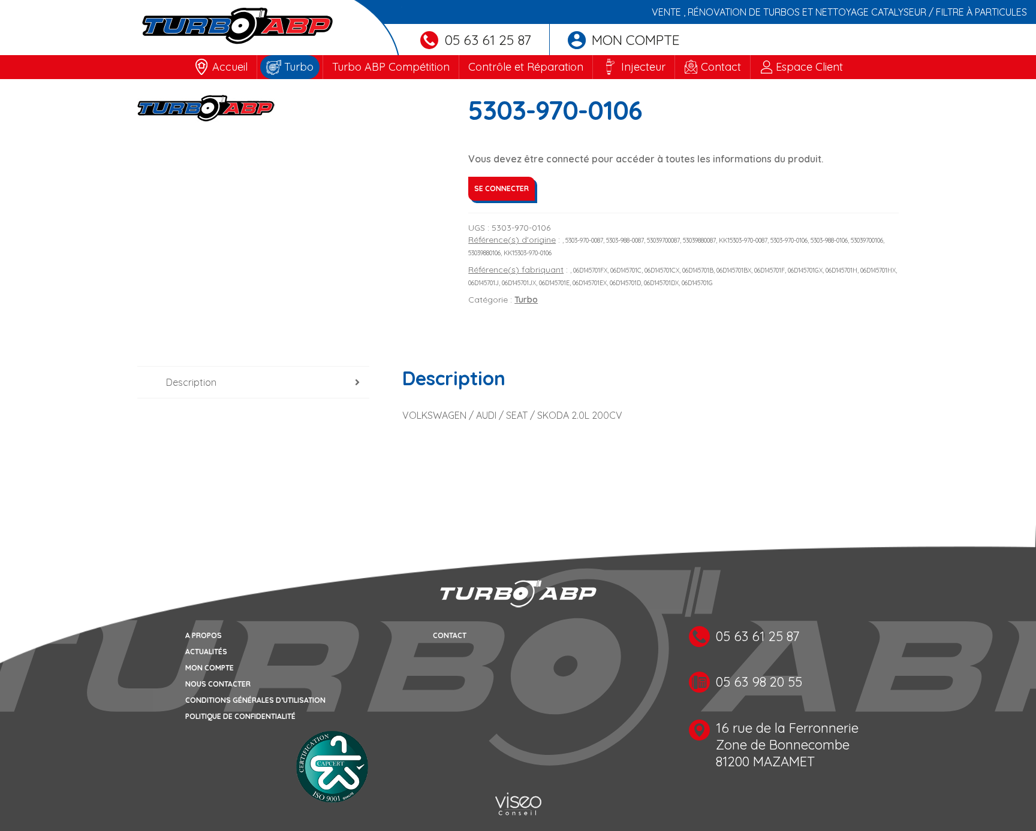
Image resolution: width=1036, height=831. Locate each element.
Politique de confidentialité (240, 716)
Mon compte (636, 40)
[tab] (253, 382)
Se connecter (501, 188)
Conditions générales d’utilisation (255, 700)
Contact (721, 67)
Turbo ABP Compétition (391, 67)
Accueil (230, 67)
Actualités (206, 651)
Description (191, 382)
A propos (203, 635)
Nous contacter (218, 683)
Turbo (299, 67)
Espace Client (809, 67)
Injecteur (643, 67)
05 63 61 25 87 (487, 40)
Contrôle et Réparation (525, 67)
